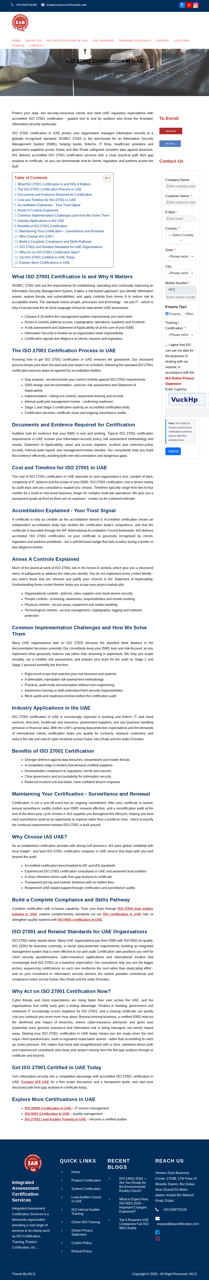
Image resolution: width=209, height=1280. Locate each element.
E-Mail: (171, 212)
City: (168, 266)
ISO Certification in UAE (67, 40)
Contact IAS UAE (35, 1082)
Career (162, 40)
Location (181, 40)
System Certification (85, 1189)
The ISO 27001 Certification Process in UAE (50, 189)
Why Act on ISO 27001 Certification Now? (49, 252)
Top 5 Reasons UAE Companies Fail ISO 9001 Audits (134, 1224)
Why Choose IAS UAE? (36, 236)
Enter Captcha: (176, 389)
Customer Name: (178, 196)
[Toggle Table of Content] (104, 178)
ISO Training (103, 40)
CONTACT (36, 45)
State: (170, 250)
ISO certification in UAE (122, 914)
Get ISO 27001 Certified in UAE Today (47, 257)
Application (171, 131)
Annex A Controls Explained (38, 210)
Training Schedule (135, 40)
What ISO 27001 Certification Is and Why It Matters (54, 184)
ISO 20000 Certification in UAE (48, 1108)
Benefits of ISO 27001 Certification (42, 226)
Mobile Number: (177, 283)
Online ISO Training (85, 1222)
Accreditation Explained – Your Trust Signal (49, 205)
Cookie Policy (81, 1243)
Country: (172, 228)
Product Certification (86, 1180)
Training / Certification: (175, 325)
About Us (34, 40)
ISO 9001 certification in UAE (80, 919)
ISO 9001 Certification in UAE (47, 1114)
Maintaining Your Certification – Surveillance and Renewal (61, 231)
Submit (173, 451)
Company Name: (177, 180)
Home (16, 40)
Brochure (170, 143)
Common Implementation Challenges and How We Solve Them (63, 215)
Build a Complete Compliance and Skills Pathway (55, 241)
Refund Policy (81, 1251)
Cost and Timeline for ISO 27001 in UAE (47, 200)
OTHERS (18, 45)
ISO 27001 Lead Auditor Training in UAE (55, 1119)
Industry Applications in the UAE (41, 220)
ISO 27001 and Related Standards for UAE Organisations (60, 247)
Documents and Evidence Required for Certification (55, 194)
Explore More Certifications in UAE (44, 262)
